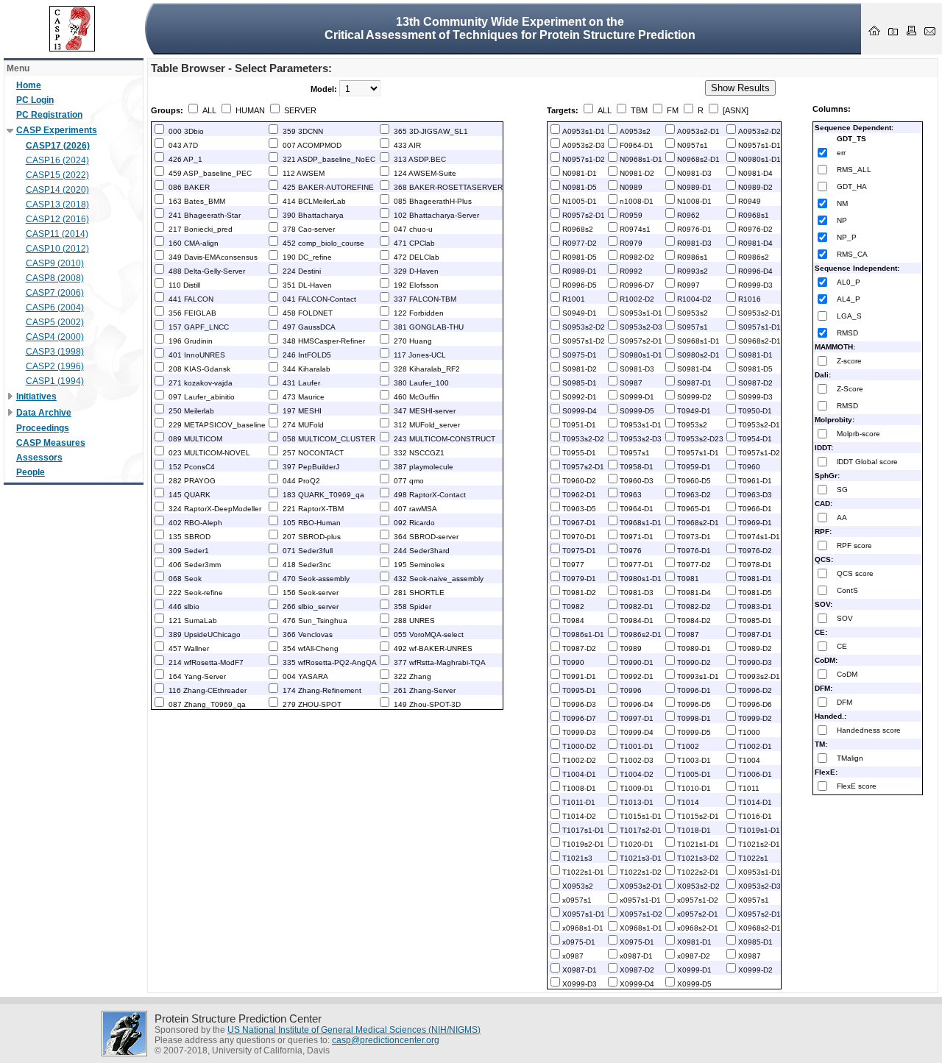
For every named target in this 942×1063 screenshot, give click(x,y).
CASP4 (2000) (55, 337)
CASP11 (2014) (57, 234)
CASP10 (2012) (57, 248)
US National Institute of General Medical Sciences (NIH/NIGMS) (354, 1030)
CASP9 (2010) (55, 263)
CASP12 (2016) (57, 219)
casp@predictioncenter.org (385, 1040)
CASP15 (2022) (57, 175)
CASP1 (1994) (55, 381)
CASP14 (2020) (57, 190)
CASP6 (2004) (55, 307)
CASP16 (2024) (57, 160)
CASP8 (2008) (55, 278)
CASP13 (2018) (57, 204)
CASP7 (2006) (55, 293)
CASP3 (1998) (55, 351)
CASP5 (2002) (55, 322)
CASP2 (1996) (55, 366)
